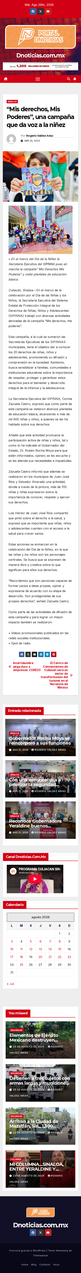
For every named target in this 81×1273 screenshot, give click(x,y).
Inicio (56, 1264)
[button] (68, 79)
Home (24, 1264)
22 (59, 957)
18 (21, 957)
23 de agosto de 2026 (29, 1175)
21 (50, 957)
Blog (33, 1264)
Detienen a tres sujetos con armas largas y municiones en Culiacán (39, 1083)
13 (40, 949)
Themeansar (40, 1255)
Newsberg (62, 1250)
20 (40, 957)
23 (69, 957)
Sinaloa (12, 101)
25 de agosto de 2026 (29, 1046)
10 (11, 949)
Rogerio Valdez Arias (39, 135)
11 (21, 949)
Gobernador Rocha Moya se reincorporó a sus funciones (40, 741)
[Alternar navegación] (38, 79)
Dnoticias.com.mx (40, 55)
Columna (16, 1159)
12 (30, 949)
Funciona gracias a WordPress (27, 1250)
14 (50, 949)
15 (59, 949)
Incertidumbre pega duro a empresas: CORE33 (26, 666)
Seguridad (16, 1030)
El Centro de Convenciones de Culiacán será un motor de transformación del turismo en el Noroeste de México (54, 675)
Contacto (44, 1264)
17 (11, 957)
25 (21, 965)
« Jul (10, 984)
